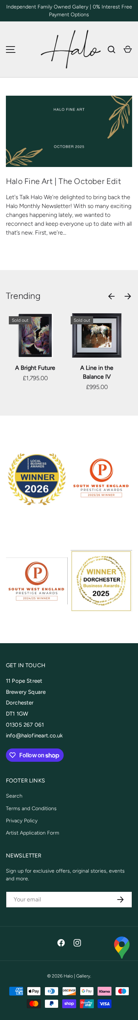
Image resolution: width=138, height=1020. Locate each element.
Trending (23, 295)
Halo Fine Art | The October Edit (63, 181)
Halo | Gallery (77, 976)
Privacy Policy (22, 821)
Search (14, 796)
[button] (128, 49)
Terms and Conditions (31, 808)
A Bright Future (35, 367)
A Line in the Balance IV (96, 372)
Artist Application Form (32, 833)
